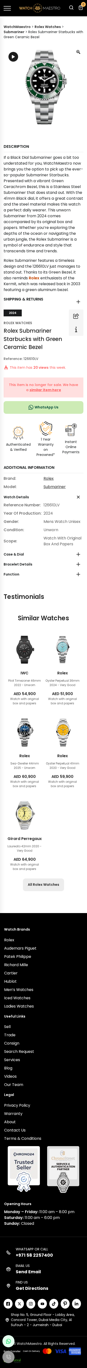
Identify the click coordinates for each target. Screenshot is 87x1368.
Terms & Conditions (22, 1138)
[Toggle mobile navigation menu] (7, 8)
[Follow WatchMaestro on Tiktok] (53, 1304)
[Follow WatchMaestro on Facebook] (8, 1304)
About (10, 1122)
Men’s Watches (18, 989)
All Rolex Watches (43, 884)
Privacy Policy (17, 1105)
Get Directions (32, 1288)
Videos (10, 1076)
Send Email (28, 1272)
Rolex (34, 278)
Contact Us (15, 1130)
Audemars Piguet (20, 948)
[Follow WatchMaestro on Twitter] (19, 1304)
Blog (8, 1068)
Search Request (19, 1051)
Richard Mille (16, 965)
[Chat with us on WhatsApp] (8, 1341)
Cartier (11, 973)
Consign (11, 1043)
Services (12, 1060)
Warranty (13, 1113)
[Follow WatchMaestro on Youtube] (42, 1304)
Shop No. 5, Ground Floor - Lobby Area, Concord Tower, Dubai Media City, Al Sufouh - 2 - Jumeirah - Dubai (43, 1319)
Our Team (13, 1084)
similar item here (45, 389)
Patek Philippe (17, 956)
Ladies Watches (19, 1006)
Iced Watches (17, 998)
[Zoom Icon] (78, 52)
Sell (7, 1026)
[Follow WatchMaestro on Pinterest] (65, 1304)
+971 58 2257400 (34, 1255)
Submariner (55, 487)
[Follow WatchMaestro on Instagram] (30, 1304)
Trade (9, 1035)
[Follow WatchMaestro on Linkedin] (76, 1304)
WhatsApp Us (46, 407)
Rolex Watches (18, 323)
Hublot (10, 981)
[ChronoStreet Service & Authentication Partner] (63, 1169)
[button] (71, 9)
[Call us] (8, 1357)
